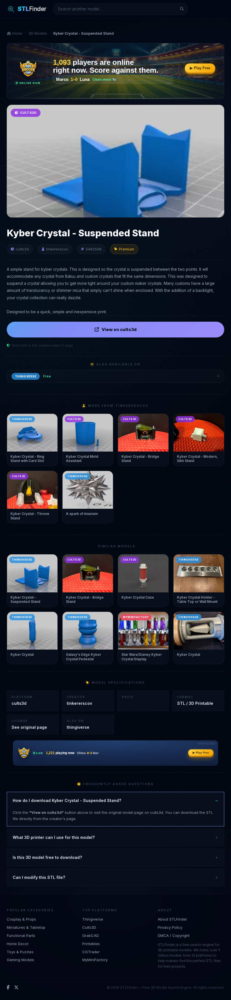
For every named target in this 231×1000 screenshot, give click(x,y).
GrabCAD (90, 935)
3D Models (37, 33)
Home (16, 33)
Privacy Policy (170, 927)
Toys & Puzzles (20, 952)
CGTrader (91, 952)
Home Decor (18, 943)
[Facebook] (8, 987)
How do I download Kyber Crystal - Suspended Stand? (67, 800)
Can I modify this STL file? (39, 877)
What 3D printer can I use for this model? (54, 837)
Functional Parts (21, 935)
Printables (91, 943)
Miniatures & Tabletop (26, 927)
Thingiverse (92, 919)
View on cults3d (119, 329)
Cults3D (89, 927)
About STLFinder (172, 919)
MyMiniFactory (95, 959)
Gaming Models (20, 959)
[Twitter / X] (16, 987)
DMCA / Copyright (174, 935)
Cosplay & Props (21, 919)
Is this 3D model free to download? (47, 857)
